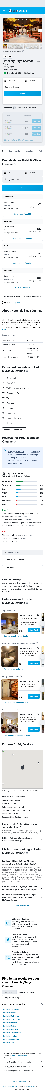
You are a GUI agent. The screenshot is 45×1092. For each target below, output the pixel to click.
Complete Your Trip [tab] (11, 997)
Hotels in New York (10, 1029)
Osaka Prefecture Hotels (10, 1086)
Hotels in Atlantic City (12, 1033)
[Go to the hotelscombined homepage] (17, 10)
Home (13, 1081)
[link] (16, 636)
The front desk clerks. (14, 542)
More (4, 329)
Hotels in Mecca (9, 1012)
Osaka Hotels (30, 1086)
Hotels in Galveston (11, 1039)
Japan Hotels (22, 1081)
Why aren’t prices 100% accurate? (18, 1070)
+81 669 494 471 (10, 69)
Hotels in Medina (9, 1026)
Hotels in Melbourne (11, 1016)
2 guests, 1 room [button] (12, 87)
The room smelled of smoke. (17, 535)
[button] (4, 10)
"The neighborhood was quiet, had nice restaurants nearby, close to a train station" (21, 523)
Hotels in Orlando (10, 1022)
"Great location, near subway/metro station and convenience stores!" (20, 514)
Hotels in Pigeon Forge (12, 1019)
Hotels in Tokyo (9, 1043)
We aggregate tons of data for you (18, 1066)
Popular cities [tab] (9, 992)
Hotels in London (10, 1036)
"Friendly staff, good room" (16, 519)
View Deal (34, 630)
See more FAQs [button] (22, 905)
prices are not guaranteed (18, 1055)
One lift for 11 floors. (14, 538)
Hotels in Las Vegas (11, 1009)
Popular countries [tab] (26, 992)
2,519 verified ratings (25, 72)
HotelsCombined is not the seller (17, 1062)
